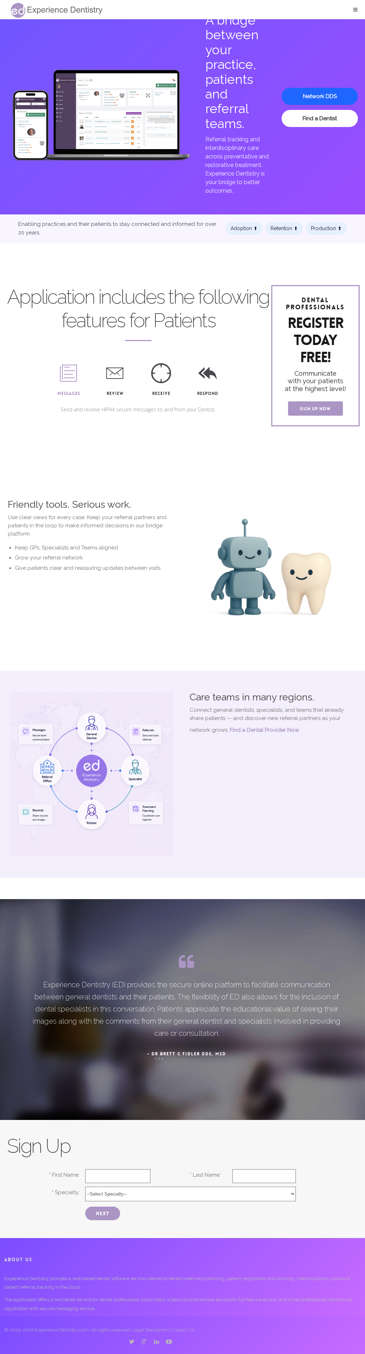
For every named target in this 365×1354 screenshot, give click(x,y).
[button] (355, 9)
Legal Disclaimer (150, 1330)
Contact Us (182, 1330)
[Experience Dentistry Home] (56, 10)
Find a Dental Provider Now (264, 730)
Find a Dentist (320, 118)
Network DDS (320, 96)
